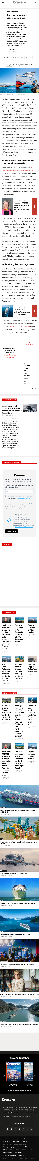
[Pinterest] (13, 57)
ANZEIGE (26, 411)
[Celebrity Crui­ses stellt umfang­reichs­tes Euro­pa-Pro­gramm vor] (32, 700)
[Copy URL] (31, 57)
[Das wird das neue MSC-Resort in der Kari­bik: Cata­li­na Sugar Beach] (19, 620)
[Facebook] (4, 57)
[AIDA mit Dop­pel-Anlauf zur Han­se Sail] (32, 659)
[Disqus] (19, 574)
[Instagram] (11, 1129)
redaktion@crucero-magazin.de (21, 1116)
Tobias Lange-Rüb (13, 49)
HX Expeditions (5, 702)
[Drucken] (26, 57)
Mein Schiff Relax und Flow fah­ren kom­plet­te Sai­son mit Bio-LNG (6, 672)
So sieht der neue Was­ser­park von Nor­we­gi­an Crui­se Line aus (19, 671)
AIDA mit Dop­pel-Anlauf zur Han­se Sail (32, 668)
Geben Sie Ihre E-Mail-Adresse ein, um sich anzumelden (19, 486)
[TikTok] (19, 1129)
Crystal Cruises (31, 622)
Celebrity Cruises (30, 702)
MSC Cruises (18, 622)
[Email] (22, 57)
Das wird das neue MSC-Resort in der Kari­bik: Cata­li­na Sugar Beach (19, 633)
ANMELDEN (11, 531)
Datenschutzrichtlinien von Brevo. (24, 527)
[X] (9, 57)
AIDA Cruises (14, 11)
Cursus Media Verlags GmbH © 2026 (11, 1138)
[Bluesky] (27, 1129)
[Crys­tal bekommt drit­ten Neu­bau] (32, 620)
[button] (8, 1090)
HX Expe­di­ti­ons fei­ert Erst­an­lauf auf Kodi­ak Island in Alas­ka (6, 712)
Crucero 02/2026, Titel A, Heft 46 (13, 1085)
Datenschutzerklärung (23, 498)
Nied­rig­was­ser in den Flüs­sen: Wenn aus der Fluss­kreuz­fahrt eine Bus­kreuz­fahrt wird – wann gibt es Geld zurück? (19, 720)
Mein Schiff (5, 622)
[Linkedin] (18, 57)
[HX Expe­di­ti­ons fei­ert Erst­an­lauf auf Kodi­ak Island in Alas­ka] (6, 700)
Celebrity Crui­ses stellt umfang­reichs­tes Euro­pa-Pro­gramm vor (32, 714)
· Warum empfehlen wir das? (19, 66)
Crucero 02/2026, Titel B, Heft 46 (31, 1085)
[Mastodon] (31, 1129)
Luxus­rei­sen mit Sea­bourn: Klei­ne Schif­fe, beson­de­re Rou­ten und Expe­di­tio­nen (12, 409)
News (8, 11)
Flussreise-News (19, 702)
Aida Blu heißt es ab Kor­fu (19, 326)
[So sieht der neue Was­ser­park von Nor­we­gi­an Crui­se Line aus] (19, 659)
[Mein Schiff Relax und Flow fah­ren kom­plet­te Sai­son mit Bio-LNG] (6, 659)
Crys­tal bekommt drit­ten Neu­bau (32, 628)
